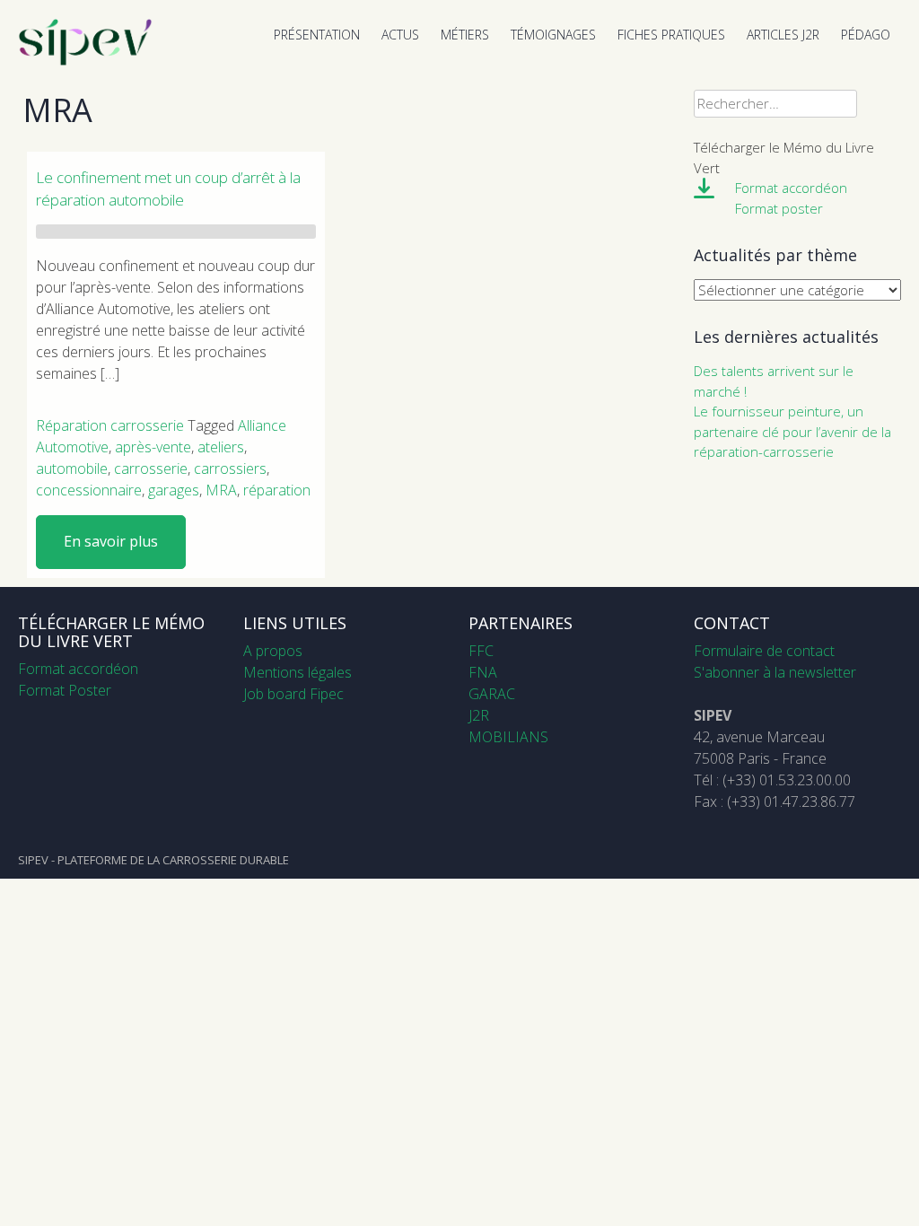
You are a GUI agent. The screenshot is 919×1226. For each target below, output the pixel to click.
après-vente (153, 447)
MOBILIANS (508, 737)
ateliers (220, 447)
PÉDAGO (865, 34)
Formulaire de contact (764, 651)
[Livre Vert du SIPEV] (85, 61)
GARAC (491, 694)
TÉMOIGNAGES (553, 34)
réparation (277, 490)
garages (173, 490)
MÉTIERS (465, 34)
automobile (72, 468)
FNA (482, 672)
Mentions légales (297, 672)
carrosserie (151, 468)
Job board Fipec (293, 694)
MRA (221, 490)
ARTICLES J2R (783, 34)
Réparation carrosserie (110, 425)
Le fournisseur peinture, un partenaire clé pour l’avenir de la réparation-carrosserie (792, 431)
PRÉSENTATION (317, 34)
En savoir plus (111, 541)
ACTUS (400, 34)
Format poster (779, 208)
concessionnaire (89, 490)
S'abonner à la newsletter (775, 672)
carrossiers (230, 468)
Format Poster (64, 690)
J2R (478, 715)
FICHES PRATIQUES (671, 34)
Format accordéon (791, 188)
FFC (481, 651)
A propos (272, 651)
